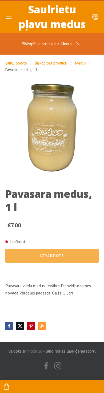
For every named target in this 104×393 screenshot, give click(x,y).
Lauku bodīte (16, 63)
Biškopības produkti (51, 63)
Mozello (34, 351)
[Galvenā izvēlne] (8, 16)
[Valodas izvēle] (95, 16)
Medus (80, 63)
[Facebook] (46, 366)
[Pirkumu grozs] (6, 386)
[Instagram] (58, 366)
